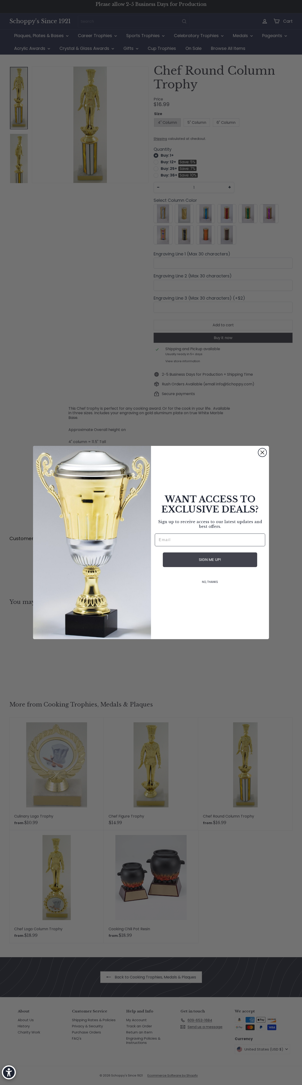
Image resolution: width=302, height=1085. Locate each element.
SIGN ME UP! (210, 559)
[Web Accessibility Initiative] (9, 1072)
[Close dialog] (262, 452)
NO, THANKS (210, 582)
